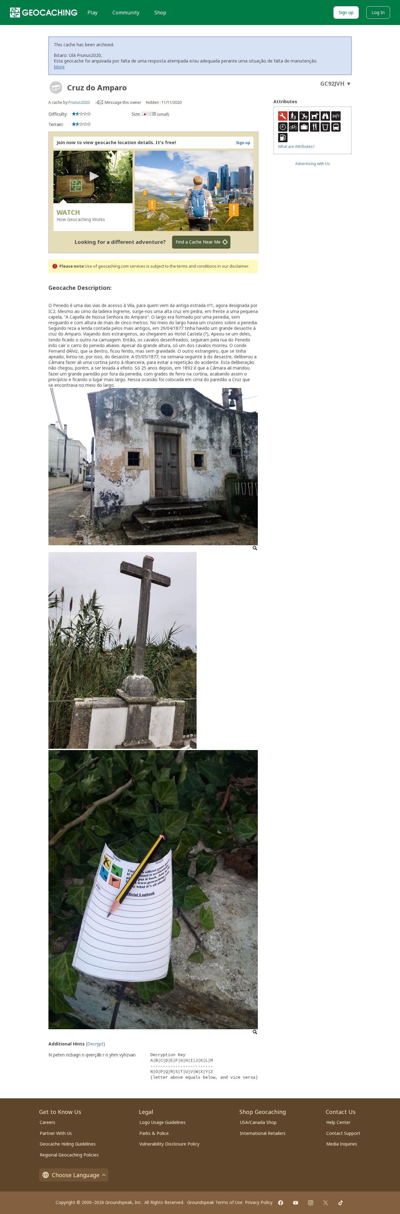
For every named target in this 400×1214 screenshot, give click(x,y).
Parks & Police (154, 1133)
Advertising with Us (312, 163)
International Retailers (263, 1133)
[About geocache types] (55, 87)
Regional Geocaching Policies (69, 1155)
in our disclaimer (233, 266)
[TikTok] (340, 1202)
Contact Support (343, 1133)
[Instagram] (310, 1202)
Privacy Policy (258, 1202)
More (59, 67)
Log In (378, 12)
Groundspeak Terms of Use (214, 1202)
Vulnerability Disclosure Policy (169, 1144)
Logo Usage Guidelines (162, 1122)
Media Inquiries (341, 1144)
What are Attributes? (296, 146)
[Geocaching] (44, 12)
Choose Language (75, 1175)
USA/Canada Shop (258, 1122)
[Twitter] (325, 1202)
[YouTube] (295, 1202)
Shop (160, 12)
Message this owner (123, 102)
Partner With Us (56, 1133)
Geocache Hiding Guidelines (68, 1144)
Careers (47, 1122)
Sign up (346, 12)
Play (93, 12)
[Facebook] (280, 1202)
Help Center (338, 1122)
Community (125, 12)
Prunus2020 (79, 102)
